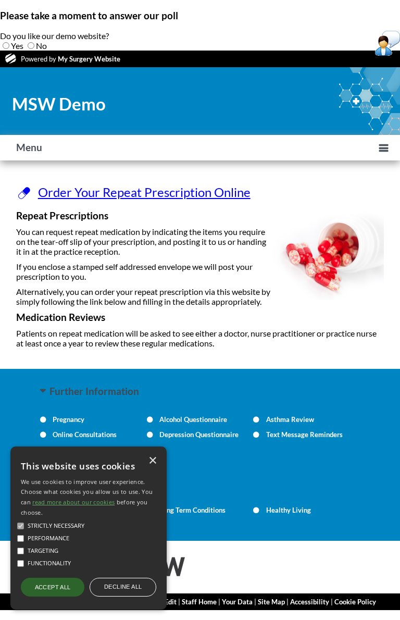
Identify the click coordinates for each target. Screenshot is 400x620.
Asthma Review (290, 419)
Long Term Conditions (192, 510)
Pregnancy (68, 419)
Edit (171, 602)
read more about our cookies (73, 502)
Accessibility (309, 602)
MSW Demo (59, 103)
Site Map (271, 602)
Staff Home (199, 602)
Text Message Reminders (304, 434)
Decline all (123, 587)
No (41, 46)
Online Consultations (85, 434)
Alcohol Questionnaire (193, 419)
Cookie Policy (355, 602)
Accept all (53, 587)
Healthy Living (288, 510)
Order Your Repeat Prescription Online (144, 192)
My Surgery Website (89, 59)
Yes (17, 46)
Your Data (237, 602)
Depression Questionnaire (199, 434)
